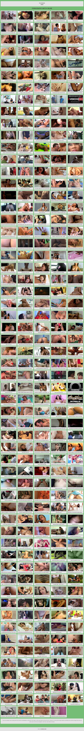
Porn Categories (42, 3)
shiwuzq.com (43, 729)
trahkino (42, 4)
